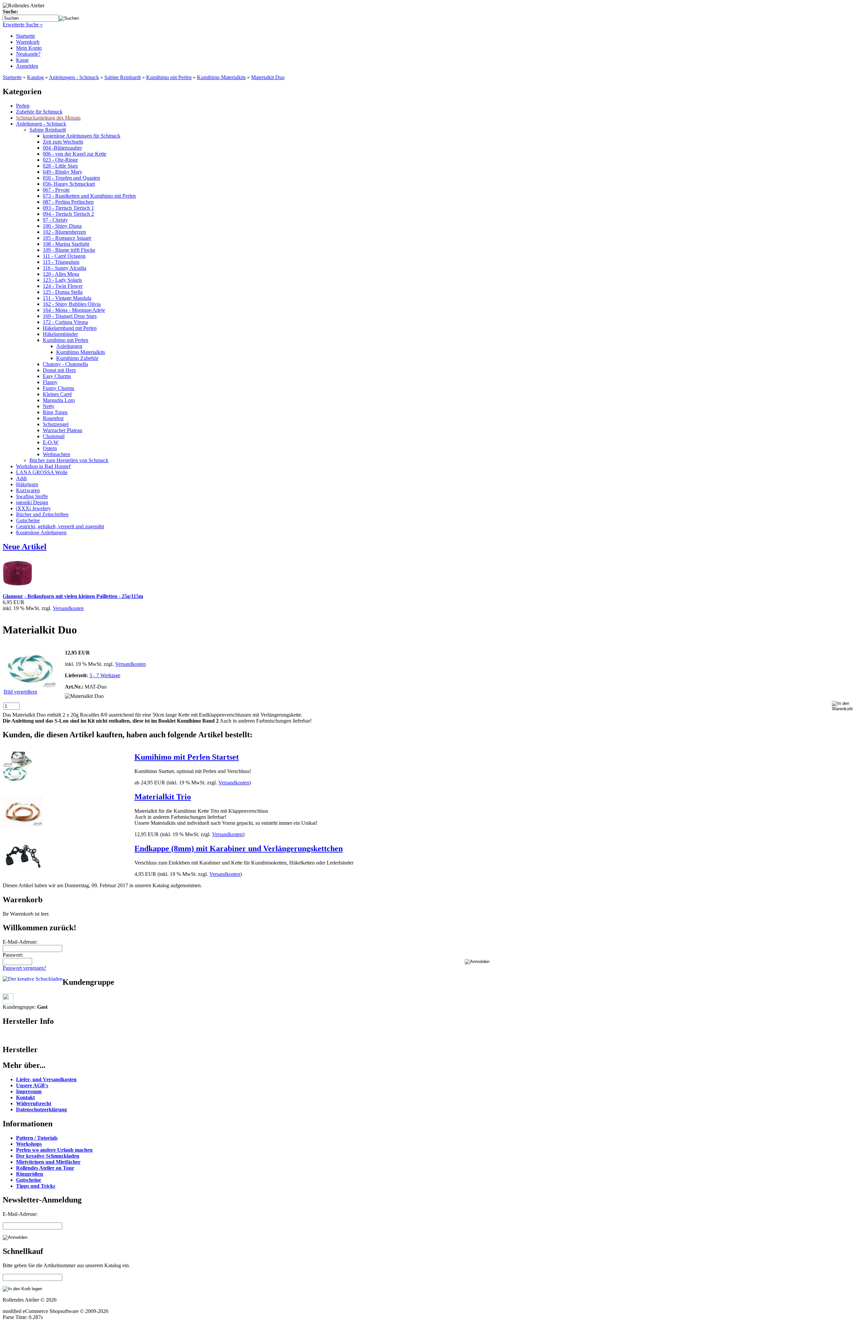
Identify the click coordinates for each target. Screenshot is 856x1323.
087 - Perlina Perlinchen (68, 202)
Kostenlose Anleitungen (41, 532)
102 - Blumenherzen (64, 232)
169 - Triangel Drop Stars (70, 316)
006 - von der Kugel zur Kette (74, 154)
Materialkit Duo (268, 77)
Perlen (22, 106)
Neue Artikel (24, 546)
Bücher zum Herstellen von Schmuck (68, 460)
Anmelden (27, 66)
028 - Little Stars (60, 166)
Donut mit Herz (59, 370)
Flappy (50, 382)
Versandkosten (68, 608)
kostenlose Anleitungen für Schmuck (81, 136)
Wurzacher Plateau (62, 430)
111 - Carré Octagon (64, 256)
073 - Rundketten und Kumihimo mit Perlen (89, 196)
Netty (49, 406)
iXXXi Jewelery (33, 508)
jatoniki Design (32, 502)
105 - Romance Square (67, 238)
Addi (21, 478)
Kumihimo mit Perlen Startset (186, 757)
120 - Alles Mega (61, 274)
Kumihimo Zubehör (77, 358)
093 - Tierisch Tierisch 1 (68, 208)
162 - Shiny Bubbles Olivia (72, 304)
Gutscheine (28, 520)
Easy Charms (57, 376)
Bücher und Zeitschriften (42, 514)
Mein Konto (29, 48)
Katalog (35, 77)
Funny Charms (58, 388)
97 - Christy (55, 220)
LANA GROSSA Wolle (42, 472)
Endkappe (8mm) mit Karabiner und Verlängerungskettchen (238, 848)
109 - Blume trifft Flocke (69, 250)
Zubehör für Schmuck (39, 112)
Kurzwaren (28, 490)
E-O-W (51, 442)
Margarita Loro (59, 400)
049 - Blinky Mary (62, 172)
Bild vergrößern (20, 692)
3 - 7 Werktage (104, 675)
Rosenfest (53, 418)
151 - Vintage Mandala (67, 298)
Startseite (25, 36)
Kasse (22, 60)
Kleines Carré (57, 394)
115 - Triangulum (61, 262)
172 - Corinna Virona (65, 322)
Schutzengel (56, 424)
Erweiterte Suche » (23, 24)
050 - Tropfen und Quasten (71, 178)
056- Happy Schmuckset (69, 184)
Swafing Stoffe (32, 496)
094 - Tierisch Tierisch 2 (68, 214)
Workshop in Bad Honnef (43, 466)
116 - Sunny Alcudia (64, 268)
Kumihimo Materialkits (221, 77)
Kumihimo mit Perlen (169, 77)
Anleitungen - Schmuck (74, 77)
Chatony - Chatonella (65, 364)
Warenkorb (27, 42)
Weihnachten (56, 454)
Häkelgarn (27, 484)
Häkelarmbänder (60, 334)
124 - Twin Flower (63, 286)
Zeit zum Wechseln (63, 142)
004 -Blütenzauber (62, 148)
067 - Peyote (56, 190)
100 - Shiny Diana (62, 226)
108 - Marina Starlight (66, 244)
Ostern (50, 448)
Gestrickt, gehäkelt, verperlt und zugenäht (60, 526)
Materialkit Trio (162, 796)
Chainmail (54, 436)
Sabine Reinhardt (122, 77)
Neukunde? (28, 54)
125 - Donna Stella (63, 292)
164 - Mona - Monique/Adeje (74, 310)
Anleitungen (69, 346)
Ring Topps (55, 412)
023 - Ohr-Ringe (60, 160)
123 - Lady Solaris (62, 280)
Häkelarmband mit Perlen (70, 328)
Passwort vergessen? (24, 968)
